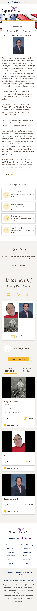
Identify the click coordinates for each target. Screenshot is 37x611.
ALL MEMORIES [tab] (10, 370)
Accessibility (28, 588)
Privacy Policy (17, 588)
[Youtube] (30, 538)
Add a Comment (13, 425)
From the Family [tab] (26, 370)
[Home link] (12, 9)
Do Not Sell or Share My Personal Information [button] (18, 580)
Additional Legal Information (14, 596)
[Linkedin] (26, 538)
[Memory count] (8, 294)
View (23, 336)
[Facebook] (22, 538)
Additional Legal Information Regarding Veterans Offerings (19, 598)
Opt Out (20, 593)
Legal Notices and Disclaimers (14, 585)
